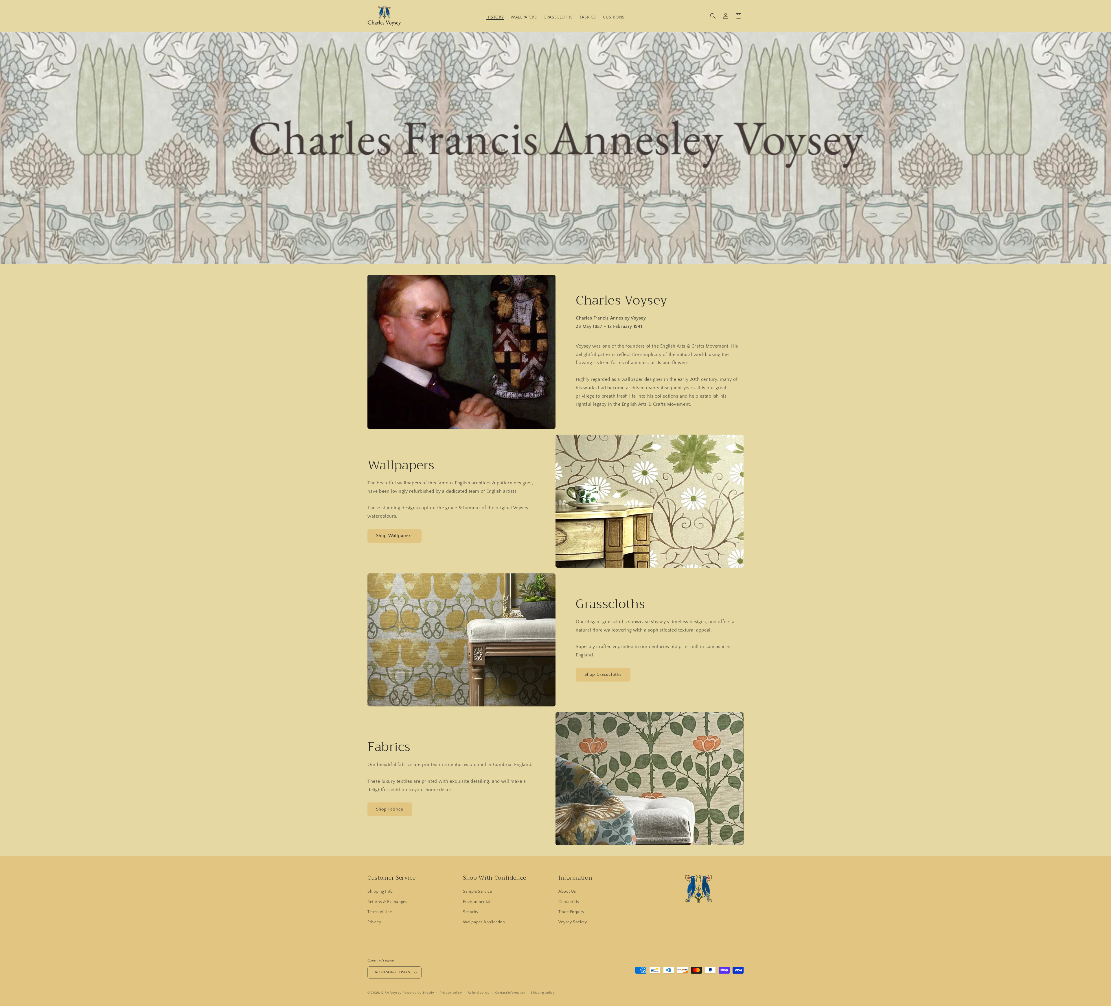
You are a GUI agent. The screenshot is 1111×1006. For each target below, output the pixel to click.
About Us (567, 891)
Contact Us (568, 902)
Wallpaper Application (484, 922)
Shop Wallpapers (394, 535)
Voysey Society (572, 922)
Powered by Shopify (418, 992)
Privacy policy (451, 992)
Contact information (510, 992)
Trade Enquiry (571, 912)
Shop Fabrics (389, 809)
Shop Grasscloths (603, 674)
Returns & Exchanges (387, 902)
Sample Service (477, 891)
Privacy (374, 922)
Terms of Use (379, 912)
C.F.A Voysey (391, 992)
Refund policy (479, 992)
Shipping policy (543, 992)
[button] (713, 16)
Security (471, 912)
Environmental (476, 902)
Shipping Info (380, 891)
